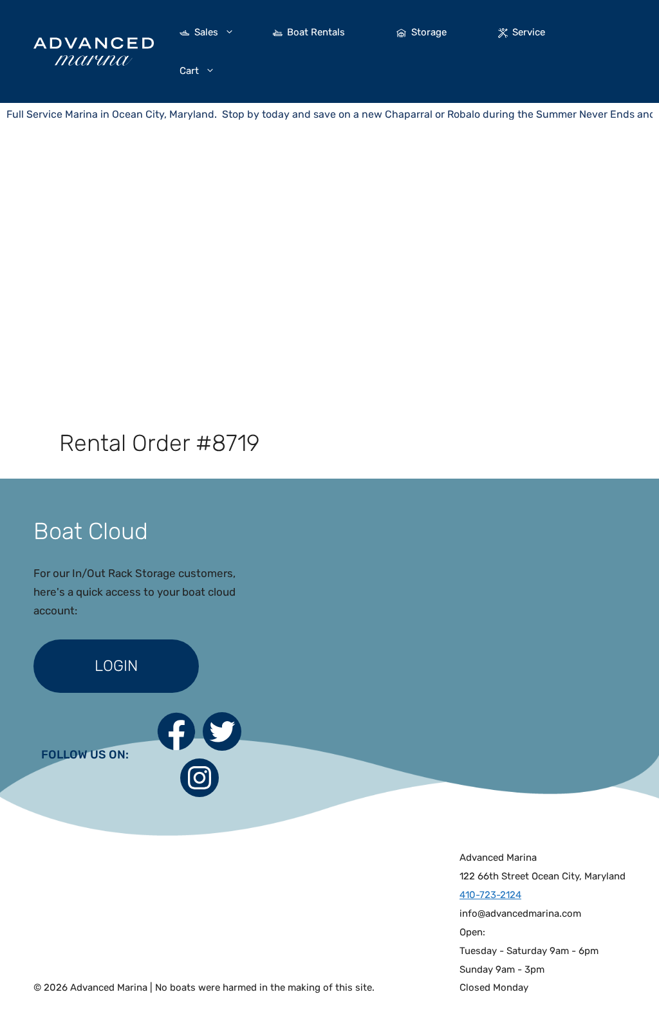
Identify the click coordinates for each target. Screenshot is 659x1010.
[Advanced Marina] (93, 50)
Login (116, 666)
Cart (189, 71)
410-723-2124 (490, 895)
